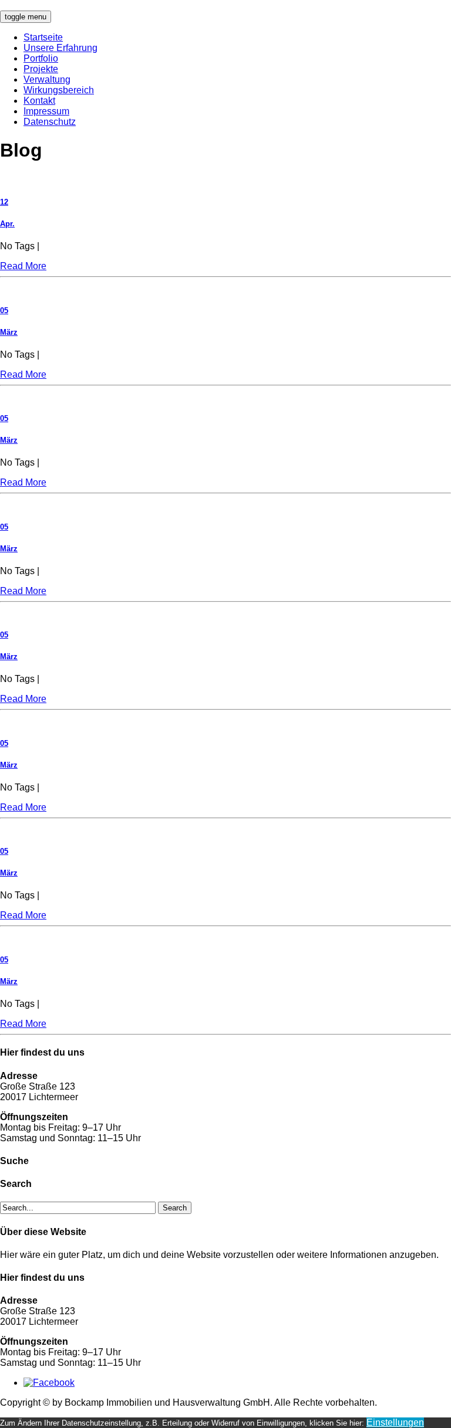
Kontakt (39, 101)
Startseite (43, 37)
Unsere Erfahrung (60, 48)
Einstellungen (395, 1422)
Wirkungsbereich (58, 90)
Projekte (40, 69)
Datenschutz (49, 122)
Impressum (46, 111)
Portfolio (40, 58)
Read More (23, 266)
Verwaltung (46, 79)
